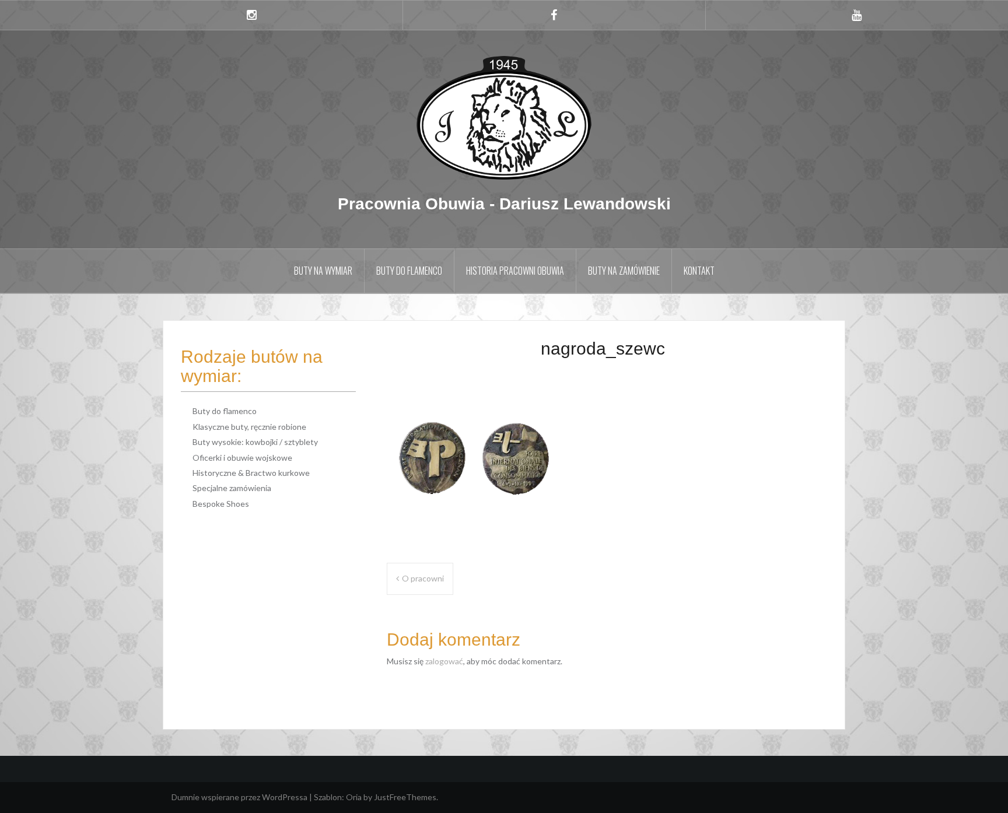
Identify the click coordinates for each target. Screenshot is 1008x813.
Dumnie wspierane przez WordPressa (239, 797)
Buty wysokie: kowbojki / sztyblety (255, 442)
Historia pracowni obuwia (515, 271)
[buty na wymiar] (504, 117)
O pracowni (423, 578)
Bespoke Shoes (220, 504)
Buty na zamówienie (624, 271)
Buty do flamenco (409, 271)
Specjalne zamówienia (231, 488)
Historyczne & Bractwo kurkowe (251, 473)
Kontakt (699, 271)
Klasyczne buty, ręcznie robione (249, 427)
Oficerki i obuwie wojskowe (242, 457)
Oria (354, 797)
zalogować (444, 661)
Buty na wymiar (323, 271)
